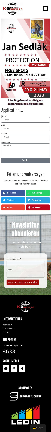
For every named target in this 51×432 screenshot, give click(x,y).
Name (4, 116)
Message (5, 142)
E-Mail (4, 134)
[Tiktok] (22, 368)
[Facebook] (6, 368)
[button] (45, 8)
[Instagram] (14, 368)
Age (3, 125)
